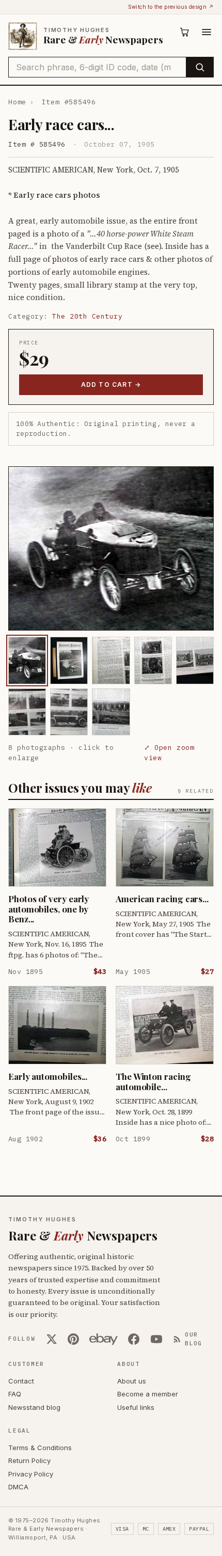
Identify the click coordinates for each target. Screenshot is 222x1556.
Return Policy (29, 1460)
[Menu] (206, 32)
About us (131, 1381)
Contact (21, 1381)
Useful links (135, 1407)
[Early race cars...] (27, 660)
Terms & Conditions (40, 1447)
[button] (111, 548)
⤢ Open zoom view (169, 752)
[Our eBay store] (103, 1339)
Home (17, 102)
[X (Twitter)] (51, 1339)
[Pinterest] (73, 1339)
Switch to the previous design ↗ (171, 7)
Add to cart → (111, 384)
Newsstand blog (34, 1407)
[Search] (199, 67)
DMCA (18, 1487)
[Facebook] (133, 1339)
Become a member (147, 1394)
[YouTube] (156, 1339)
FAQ (14, 1394)
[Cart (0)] (185, 32)
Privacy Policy (30, 1474)
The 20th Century (87, 316)
